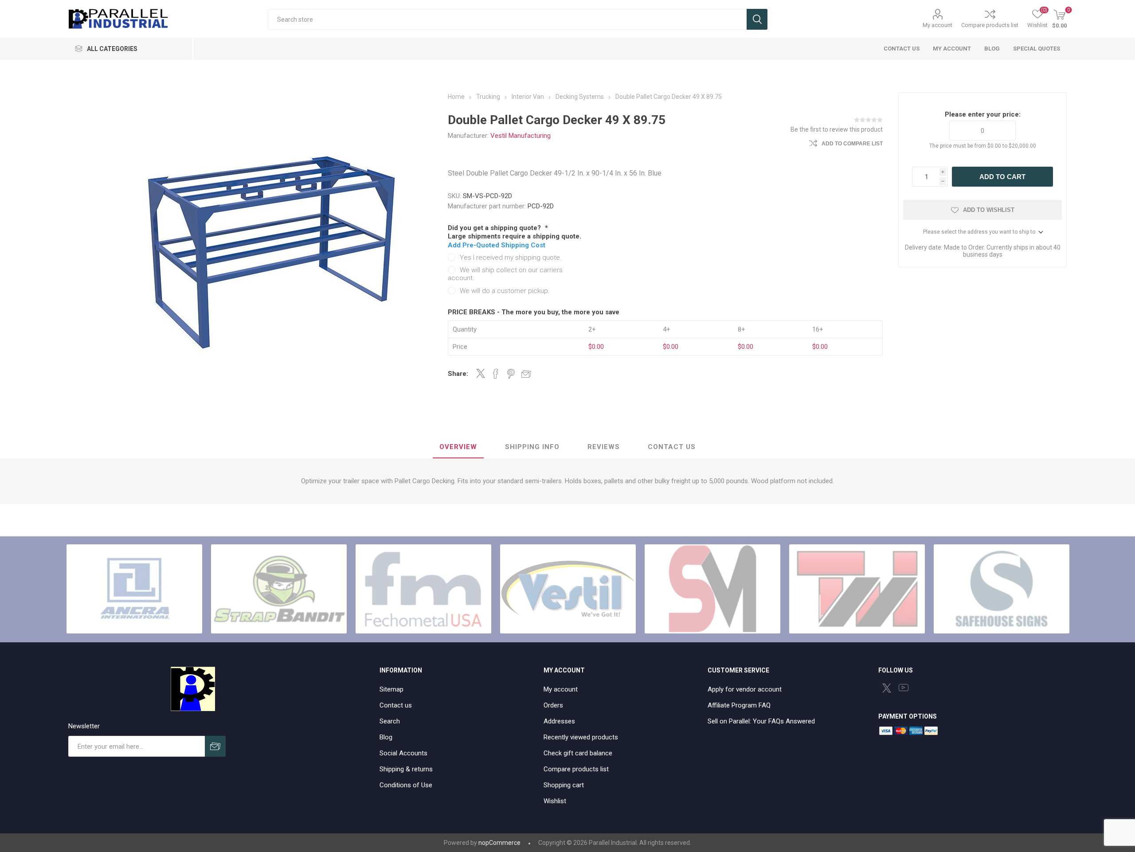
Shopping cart (564, 785)
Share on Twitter (480, 373)
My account (937, 25)
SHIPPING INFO (532, 447)
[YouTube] (903, 687)
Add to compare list (852, 144)
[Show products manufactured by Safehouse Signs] (1001, 589)
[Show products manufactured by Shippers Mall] (712, 589)
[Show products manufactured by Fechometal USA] (423, 589)
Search (757, 19)
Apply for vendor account (745, 689)
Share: (458, 374)
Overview (458, 447)
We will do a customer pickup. (505, 291)
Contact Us (672, 447)
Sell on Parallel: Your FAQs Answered (761, 721)
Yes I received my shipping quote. (511, 258)
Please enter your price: (983, 114)
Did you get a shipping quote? (495, 228)
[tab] (458, 447)
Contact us (396, 705)
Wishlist (555, 801)
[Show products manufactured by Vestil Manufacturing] (568, 589)
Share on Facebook (496, 374)
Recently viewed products (581, 737)
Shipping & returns (406, 769)
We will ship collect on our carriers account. (505, 274)
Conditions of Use (406, 785)
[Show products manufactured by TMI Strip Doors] (857, 589)
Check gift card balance (578, 753)
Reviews (603, 447)
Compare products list (989, 25)
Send (215, 746)
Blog (386, 737)
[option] (134, 589)
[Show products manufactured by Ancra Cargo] (134, 589)
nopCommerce (499, 842)
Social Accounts (403, 753)
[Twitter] (887, 688)
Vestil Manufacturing (520, 136)
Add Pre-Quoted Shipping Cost (496, 245)
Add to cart (1002, 176)
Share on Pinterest (511, 374)
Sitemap (391, 689)
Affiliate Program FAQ (739, 705)
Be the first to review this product (837, 129)
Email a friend (526, 374)
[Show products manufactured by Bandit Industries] (279, 589)
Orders (553, 705)
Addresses (559, 721)
